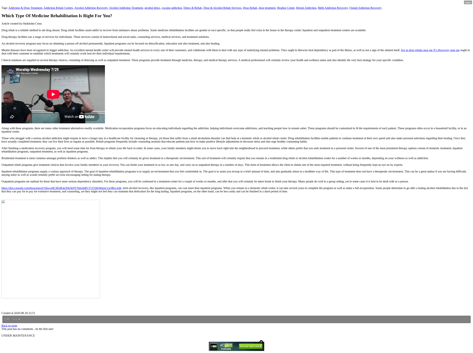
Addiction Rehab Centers (58, 7)
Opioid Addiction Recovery (365, 7)
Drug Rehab (250, 7)
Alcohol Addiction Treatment (126, 7)
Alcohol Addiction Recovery (91, 7)
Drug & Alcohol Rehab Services (222, 7)
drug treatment (267, 7)
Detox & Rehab (192, 7)
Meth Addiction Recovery (333, 7)
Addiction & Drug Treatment (25, 7)
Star (15, 319)
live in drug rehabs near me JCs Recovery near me (430, 50)
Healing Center (286, 7)
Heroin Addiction (306, 7)
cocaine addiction (172, 7)
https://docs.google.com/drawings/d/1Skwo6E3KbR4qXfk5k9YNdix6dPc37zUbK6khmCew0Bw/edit (61, 188)
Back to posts (9, 325)
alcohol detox (152, 7)
